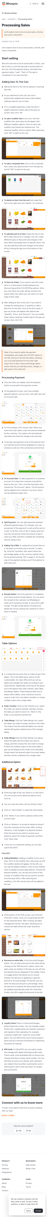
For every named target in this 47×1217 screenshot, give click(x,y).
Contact (5, 1190)
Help (3, 19)
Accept (38, 1211)
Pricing (5, 1165)
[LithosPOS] (10, 3)
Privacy (29, 1183)
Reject (28, 1211)
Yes (20, 1131)
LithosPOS (12, 19)
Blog (3, 1187)
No (30, 1131)
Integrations (7, 1172)
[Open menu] (43, 3)
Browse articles (11, 13)
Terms (28, 1187)
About (4, 1183)
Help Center (31, 1165)
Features (5, 1169)
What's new (30, 1169)
